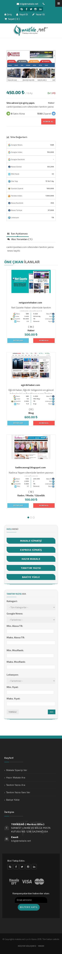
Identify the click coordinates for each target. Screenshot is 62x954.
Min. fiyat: (12, 687)
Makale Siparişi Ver (16, 770)
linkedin (34, 866)
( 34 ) (31, 326)
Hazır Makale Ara (15, 777)
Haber (51, 102)
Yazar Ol (40, 14)
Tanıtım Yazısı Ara (15, 784)
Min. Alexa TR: (15, 625)
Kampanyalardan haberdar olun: (31, 893)
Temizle (13, 712)
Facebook (16, 866)
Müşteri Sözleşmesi (27, 946)
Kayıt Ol (23, 14)
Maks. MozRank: (16, 661)
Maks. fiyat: (13, 698)
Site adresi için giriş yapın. (20, 102)
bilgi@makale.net (29, 3)
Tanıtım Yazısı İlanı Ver (18, 792)
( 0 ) (31, 409)
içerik (28, 939)
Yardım (41, 946)
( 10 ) (31, 491)
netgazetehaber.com (30, 302)
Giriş (9, 14)
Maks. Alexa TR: (16, 637)
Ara (51, 712)
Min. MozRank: (15, 650)
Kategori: (12, 601)
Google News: (15, 613)
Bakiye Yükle (13, 799)
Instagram (28, 866)
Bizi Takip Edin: (16, 860)
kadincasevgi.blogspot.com (30, 467)
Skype (10, 866)
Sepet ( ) (14, 18)
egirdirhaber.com (30, 385)
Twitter (22, 866)
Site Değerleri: (18, 137)
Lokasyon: (13, 674)
